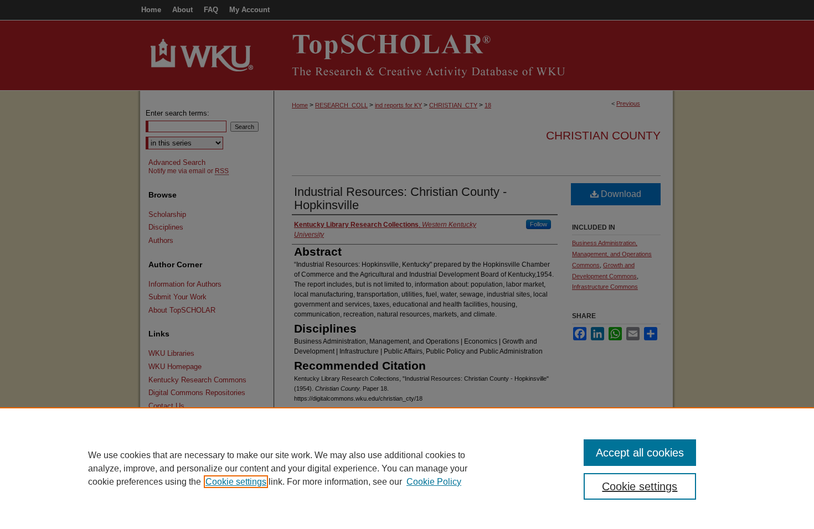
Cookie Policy (433, 481)
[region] (407, 468)
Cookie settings (235, 481)
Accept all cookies (640, 453)
